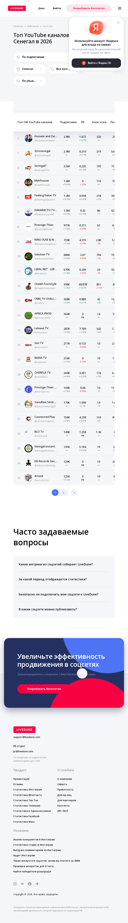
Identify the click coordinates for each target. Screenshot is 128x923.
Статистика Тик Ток (25, 800)
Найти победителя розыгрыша (32, 871)
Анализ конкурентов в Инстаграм (34, 839)
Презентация (21, 778)
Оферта (62, 784)
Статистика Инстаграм (27, 789)
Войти (57, 8)
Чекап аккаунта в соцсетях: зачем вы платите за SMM (46, 860)
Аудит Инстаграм (24, 855)
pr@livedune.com (23, 751)
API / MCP (62, 810)
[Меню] (119, 8)
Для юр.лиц (64, 795)
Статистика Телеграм (26, 805)
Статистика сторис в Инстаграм (33, 844)
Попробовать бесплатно (89, 8)
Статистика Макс (24, 821)
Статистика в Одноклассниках (32, 810)
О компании (64, 778)
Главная (18, 26)
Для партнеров (66, 800)
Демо (41, 8)
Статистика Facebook (26, 816)
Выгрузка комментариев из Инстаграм (37, 850)
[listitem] (64, 564)
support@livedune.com (26, 737)
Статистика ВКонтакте (27, 795)
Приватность (65, 789)
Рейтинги (32, 26)
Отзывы (18, 784)
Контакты (63, 805)
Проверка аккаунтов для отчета (33, 866)
